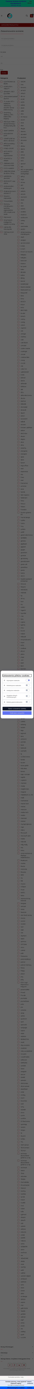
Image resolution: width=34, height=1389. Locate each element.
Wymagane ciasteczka (13, 680)
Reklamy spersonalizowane (14, 702)
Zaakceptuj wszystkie (17, 713)
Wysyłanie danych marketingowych (12, 696)
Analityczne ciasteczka (13, 690)
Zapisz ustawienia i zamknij (17, 708)
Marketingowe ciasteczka (14, 685)
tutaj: (22, 1377)
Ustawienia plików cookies (16, 675)
